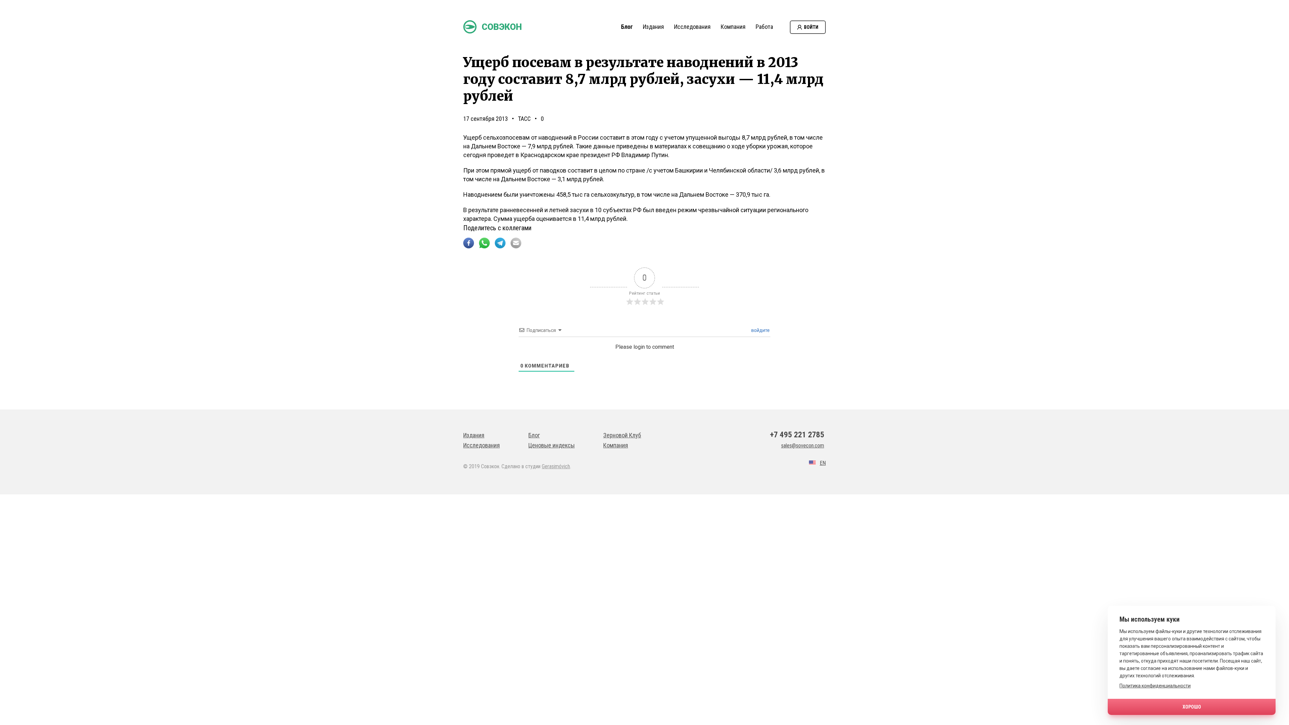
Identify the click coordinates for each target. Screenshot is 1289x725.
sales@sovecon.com (802, 445)
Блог (627, 26)
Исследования (692, 26)
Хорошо (1192, 707)
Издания (653, 26)
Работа (764, 26)
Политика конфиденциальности (1155, 685)
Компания (733, 26)
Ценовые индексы (551, 445)
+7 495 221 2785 (797, 434)
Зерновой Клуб (622, 435)
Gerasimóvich (556, 466)
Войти (811, 27)
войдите (760, 330)
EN (823, 463)
